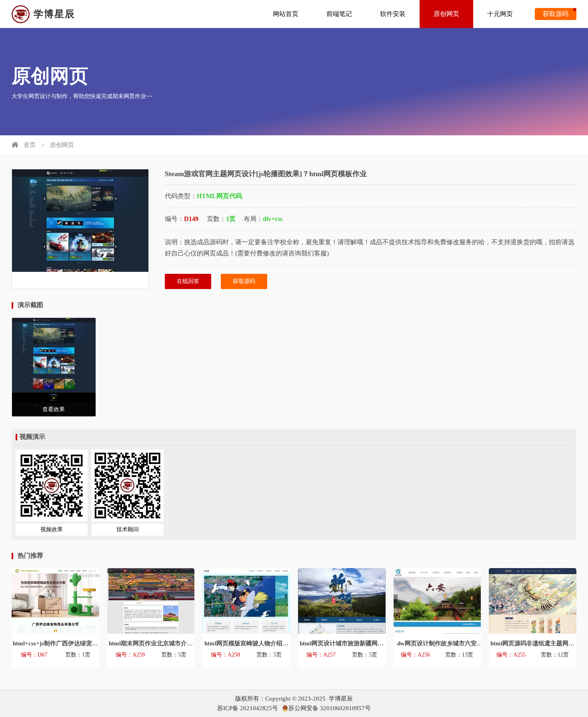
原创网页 (446, 13)
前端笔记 (339, 13)
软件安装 (393, 13)
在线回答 (188, 281)
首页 (30, 145)
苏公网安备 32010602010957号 (329, 708)
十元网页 (500, 13)
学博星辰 (54, 14)
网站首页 (285, 13)
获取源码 (555, 13)
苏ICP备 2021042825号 (247, 708)
